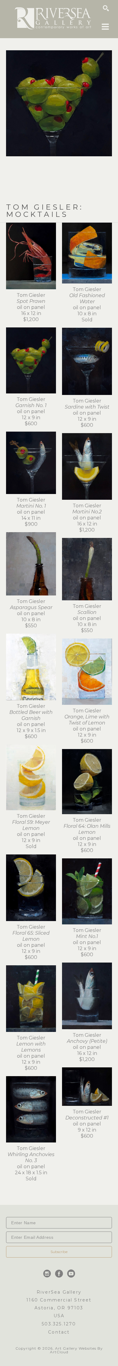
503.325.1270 (59, 1324)
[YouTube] (71, 1274)
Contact (59, 1332)
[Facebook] (60, 1274)
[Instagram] (48, 1274)
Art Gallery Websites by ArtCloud (76, 1350)
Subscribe (59, 1251)
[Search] (106, 8)
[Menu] (105, 27)
